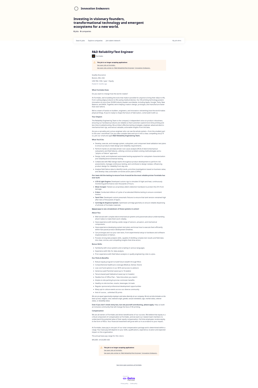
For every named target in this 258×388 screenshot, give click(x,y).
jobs (80, 40)
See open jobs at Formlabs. (106, 65)
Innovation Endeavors (95, 8)
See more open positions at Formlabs (129, 365)
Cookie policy (133, 383)
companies (95, 40)
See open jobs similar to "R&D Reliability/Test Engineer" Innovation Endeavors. (123, 68)
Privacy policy (124, 383)
